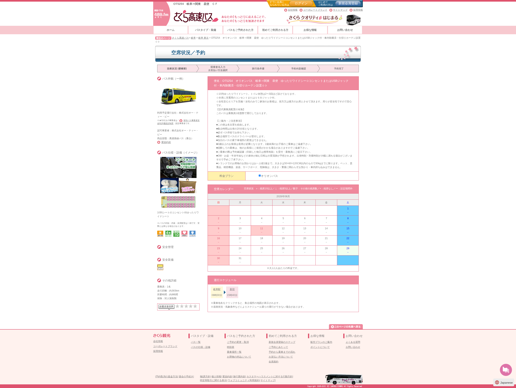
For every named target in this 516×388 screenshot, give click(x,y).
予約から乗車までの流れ (282, 352)
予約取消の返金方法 (167, 376)
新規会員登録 (348, 3)
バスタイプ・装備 (205, 29)
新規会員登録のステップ (282, 342)
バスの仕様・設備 (200, 347)
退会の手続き (186, 376)
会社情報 (293, 9)
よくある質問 (353, 342)
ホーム (171, 29)
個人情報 (216, 376)
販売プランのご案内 (321, 342)
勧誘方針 (205, 376)
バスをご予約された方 (240, 29)
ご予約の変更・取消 (238, 342)
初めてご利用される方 (275, 29)
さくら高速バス (180, 37)
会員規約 (273, 361)
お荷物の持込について (239, 356)
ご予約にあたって (278, 347)
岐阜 (193, 37)
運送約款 (166, 142)
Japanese (504, 382)
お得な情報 (310, 29)
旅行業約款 (239, 376)
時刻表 (230, 347)
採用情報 (358, 9)
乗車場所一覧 (234, 352)
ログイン (301, 3)
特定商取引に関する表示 (213, 380)
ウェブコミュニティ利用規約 (243, 380)
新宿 (232, 289)
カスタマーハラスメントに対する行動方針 (269, 376)
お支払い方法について (281, 356)
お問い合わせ (345, 29)
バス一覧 (196, 342)
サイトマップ (340, 9)
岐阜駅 (217, 289)
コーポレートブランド (315, 9)
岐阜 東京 (203, 37)
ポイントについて (320, 347)
